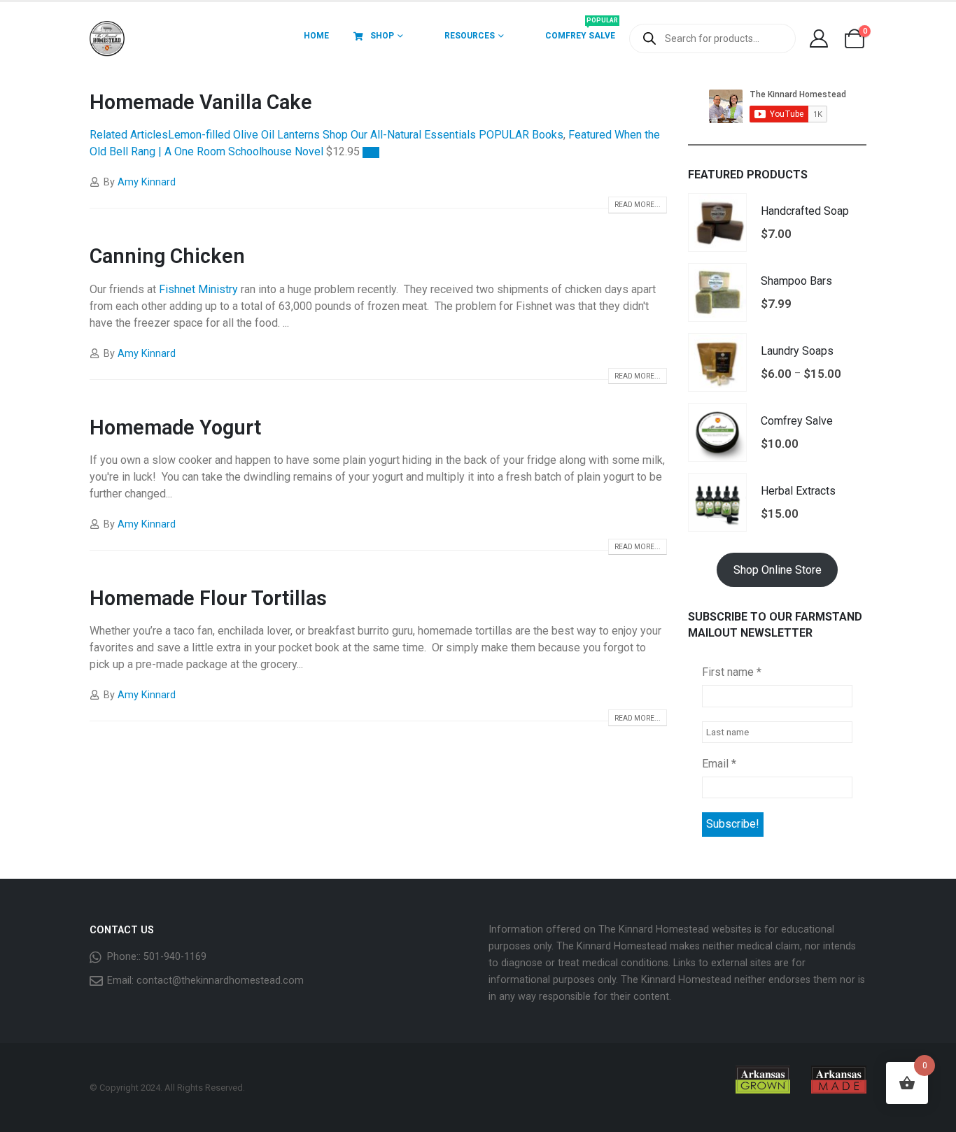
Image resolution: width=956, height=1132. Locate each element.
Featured (590, 134)
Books (547, 134)
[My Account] (818, 38)
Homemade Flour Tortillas (208, 598)
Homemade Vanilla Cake (201, 102)
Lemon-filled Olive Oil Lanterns (244, 134)
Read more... (637, 204)
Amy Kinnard (147, 182)
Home (316, 36)
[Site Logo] (107, 39)
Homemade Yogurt (175, 427)
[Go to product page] (717, 222)
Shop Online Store (777, 569)
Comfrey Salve (581, 31)
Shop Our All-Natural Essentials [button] (399, 134)
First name (731, 672)
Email (719, 763)
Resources (469, 36)
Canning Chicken (167, 256)
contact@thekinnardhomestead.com (220, 980)
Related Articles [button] (129, 134)
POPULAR (505, 134)
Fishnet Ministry (198, 289)
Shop (382, 36)
